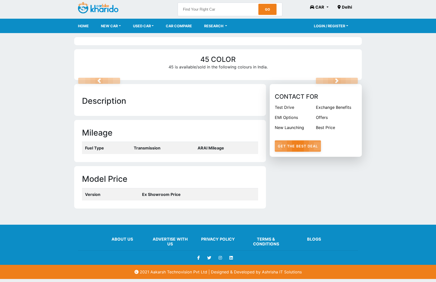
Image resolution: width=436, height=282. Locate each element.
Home (83, 26)
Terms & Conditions (266, 241)
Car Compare (179, 26)
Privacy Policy (218, 239)
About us (122, 239)
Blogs (314, 239)
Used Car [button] (142, 26)
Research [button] (214, 26)
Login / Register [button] (329, 26)
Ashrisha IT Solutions (282, 271)
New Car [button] (109, 26)
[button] (319, 7)
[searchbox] (230, 9)
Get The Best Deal (298, 146)
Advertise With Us (170, 241)
